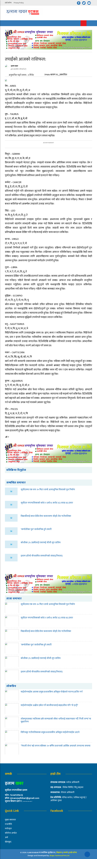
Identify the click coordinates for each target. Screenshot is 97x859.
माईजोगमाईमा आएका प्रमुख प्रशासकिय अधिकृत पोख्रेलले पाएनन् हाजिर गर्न (51, 692)
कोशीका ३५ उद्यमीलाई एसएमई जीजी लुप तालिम (40, 542)
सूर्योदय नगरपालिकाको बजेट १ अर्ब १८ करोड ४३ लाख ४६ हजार (47, 503)
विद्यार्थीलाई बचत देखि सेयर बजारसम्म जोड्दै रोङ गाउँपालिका (46, 516)
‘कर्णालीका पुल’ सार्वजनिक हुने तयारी (36, 529)
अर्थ (6, 837)
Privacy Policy (19, 2)
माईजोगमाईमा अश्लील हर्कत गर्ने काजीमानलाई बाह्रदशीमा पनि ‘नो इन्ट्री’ (49, 705)
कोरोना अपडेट (11, 833)
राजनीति (8, 824)
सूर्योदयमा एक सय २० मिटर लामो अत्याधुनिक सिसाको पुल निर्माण (48, 490)
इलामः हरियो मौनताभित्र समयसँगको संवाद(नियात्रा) (42, 556)
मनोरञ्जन (8, 828)
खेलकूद (8, 842)
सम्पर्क (65, 852)
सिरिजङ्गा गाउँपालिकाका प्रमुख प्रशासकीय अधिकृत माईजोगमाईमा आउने (50, 732)
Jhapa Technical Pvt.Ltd (59, 855)
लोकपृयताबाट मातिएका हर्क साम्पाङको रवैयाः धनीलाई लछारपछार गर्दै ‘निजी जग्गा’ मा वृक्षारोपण (56, 720)
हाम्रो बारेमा (8, 2)
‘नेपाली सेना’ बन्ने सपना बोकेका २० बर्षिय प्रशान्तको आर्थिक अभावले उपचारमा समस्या (55, 746)
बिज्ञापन (59, 852)
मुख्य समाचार (10, 820)
